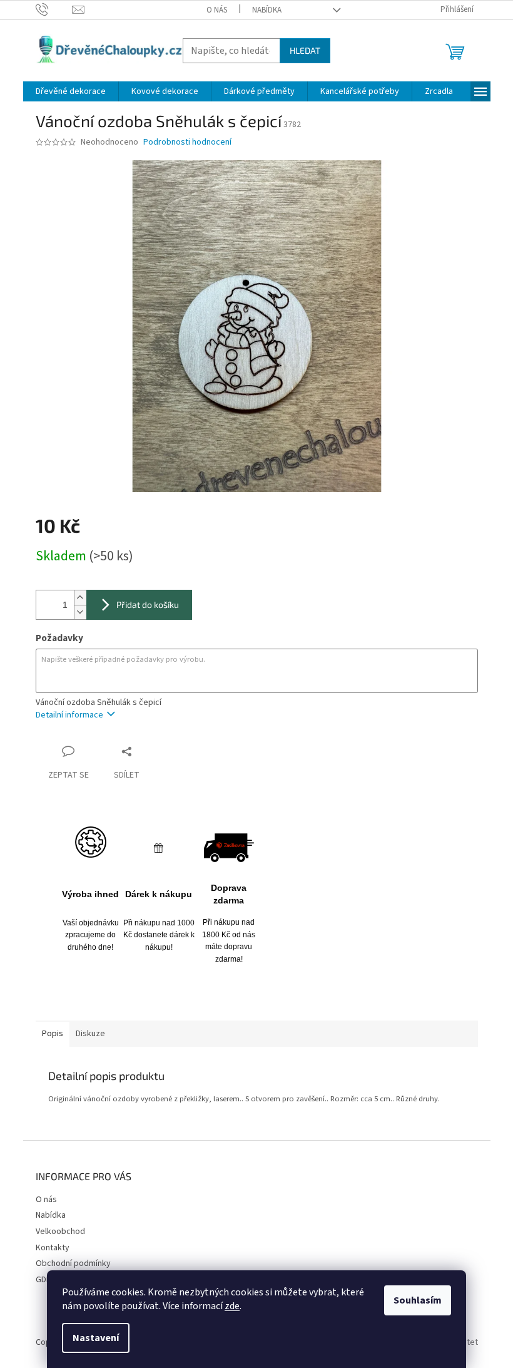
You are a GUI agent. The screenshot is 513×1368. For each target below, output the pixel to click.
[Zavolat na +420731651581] (54, 9)
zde (232, 1306)
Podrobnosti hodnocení (187, 142)
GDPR (46, 1279)
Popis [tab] (52, 1033)
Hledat (305, 50)
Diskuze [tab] (90, 1033)
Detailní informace (69, 715)
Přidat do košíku (147, 604)
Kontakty (52, 1248)
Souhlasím (418, 1300)
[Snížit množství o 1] (80, 612)
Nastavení (96, 1338)
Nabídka (267, 10)
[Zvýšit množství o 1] (80, 597)
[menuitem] (70, 91)
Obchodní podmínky (73, 1263)
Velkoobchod (60, 1231)
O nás (216, 10)
